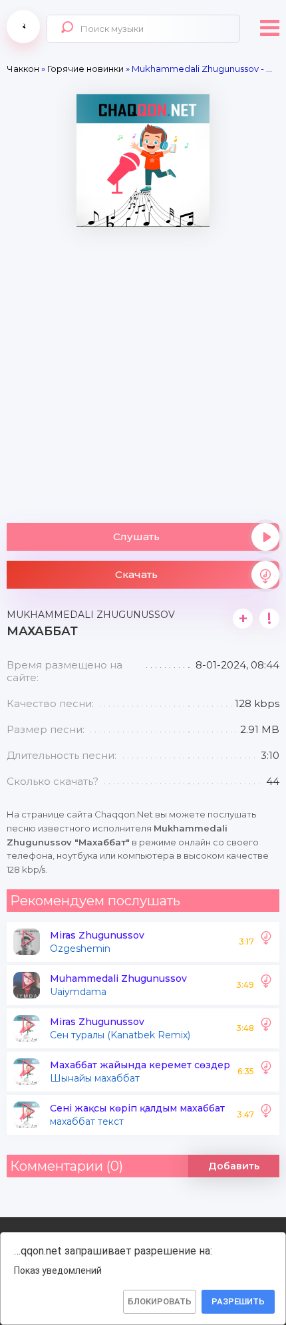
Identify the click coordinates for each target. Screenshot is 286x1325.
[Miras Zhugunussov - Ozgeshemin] (266, 942)
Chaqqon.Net (23, 26)
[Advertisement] (143, 370)
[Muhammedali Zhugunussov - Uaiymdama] (266, 985)
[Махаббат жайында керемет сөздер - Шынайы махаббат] (266, 1071)
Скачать (136, 574)
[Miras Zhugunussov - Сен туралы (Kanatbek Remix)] (266, 1028)
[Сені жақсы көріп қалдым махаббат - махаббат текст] (266, 1115)
